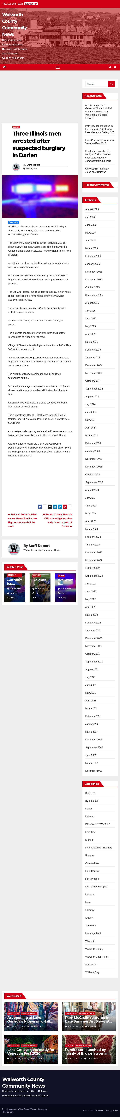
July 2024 (90, 404)
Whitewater (91, 964)
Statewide (90, 925)
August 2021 (92, 669)
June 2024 (91, 412)
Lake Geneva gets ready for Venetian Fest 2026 (30, 1051)
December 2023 (93, 459)
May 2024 (90, 420)
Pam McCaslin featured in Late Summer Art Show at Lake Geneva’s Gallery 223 (99, 129)
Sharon (89, 918)
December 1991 (93, 771)
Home (85, 1110)
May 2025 (90, 326)
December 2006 (93, 739)
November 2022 (93, 560)
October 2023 (92, 474)
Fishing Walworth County (98, 847)
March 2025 (91, 342)
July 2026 (90, 217)
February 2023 (93, 537)
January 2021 (92, 724)
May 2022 (90, 599)
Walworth (90, 941)
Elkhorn (89, 840)
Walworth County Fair (96, 957)
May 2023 (90, 513)
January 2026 (92, 264)
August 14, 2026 (18, 1059)
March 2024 (91, 435)
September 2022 (94, 576)
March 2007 (91, 732)
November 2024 (93, 373)
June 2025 (91, 318)
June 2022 (91, 591)
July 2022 (90, 583)
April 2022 (90, 607)
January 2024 (92, 451)
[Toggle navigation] (57, 67)
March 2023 (91, 529)
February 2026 (93, 256)
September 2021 (94, 661)
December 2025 (93, 271)
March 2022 (91, 615)
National (89, 894)
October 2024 (92, 381)
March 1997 (91, 763)
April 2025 (90, 334)
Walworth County (12, 575)
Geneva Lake (92, 863)
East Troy (90, 832)
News (88, 902)
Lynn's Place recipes (96, 886)
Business (90, 793)
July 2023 (90, 498)
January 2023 (92, 544)
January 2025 (92, 357)
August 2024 (92, 396)
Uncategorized (93, 933)
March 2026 (91, 248)
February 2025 (93, 349)
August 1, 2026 (75, 1059)
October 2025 (92, 287)
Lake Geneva (92, 871)
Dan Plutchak (37, 1026)
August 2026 (92, 209)
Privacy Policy (112, 1110)
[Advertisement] (40, 101)
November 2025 (93, 279)
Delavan (36, 576)
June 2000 (91, 755)
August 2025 (92, 303)
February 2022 (93, 622)
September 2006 (94, 747)
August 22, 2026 (18, 1026)
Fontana (89, 855)
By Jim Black (92, 801)
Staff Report (33, 164)
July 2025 (90, 310)
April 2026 (90, 240)
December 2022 (93, 552)
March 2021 (91, 708)
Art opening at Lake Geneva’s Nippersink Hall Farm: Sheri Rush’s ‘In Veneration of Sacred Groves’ (99, 111)
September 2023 (94, 482)
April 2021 (90, 700)
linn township (92, 879)
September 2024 (94, 388)
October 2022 (92, 568)
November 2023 (93, 466)
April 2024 (90, 427)
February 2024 (93, 443)
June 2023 (91, 505)
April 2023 (90, 521)
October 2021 (92, 654)
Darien (16, 127)
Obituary (89, 910)
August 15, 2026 (76, 1026)
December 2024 (93, 365)
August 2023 (92, 490)
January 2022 (92, 630)
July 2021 (90, 677)
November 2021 (93, 646)
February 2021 (93, 716)
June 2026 (91, 225)
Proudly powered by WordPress (15, 1109)
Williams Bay (92, 972)
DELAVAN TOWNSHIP (97, 824)
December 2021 (93, 638)
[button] (110, 67)
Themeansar (7, 1112)
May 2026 (90, 232)
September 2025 (94, 295)
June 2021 (91, 685)
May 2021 (90, 693)
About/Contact (97, 1110)
